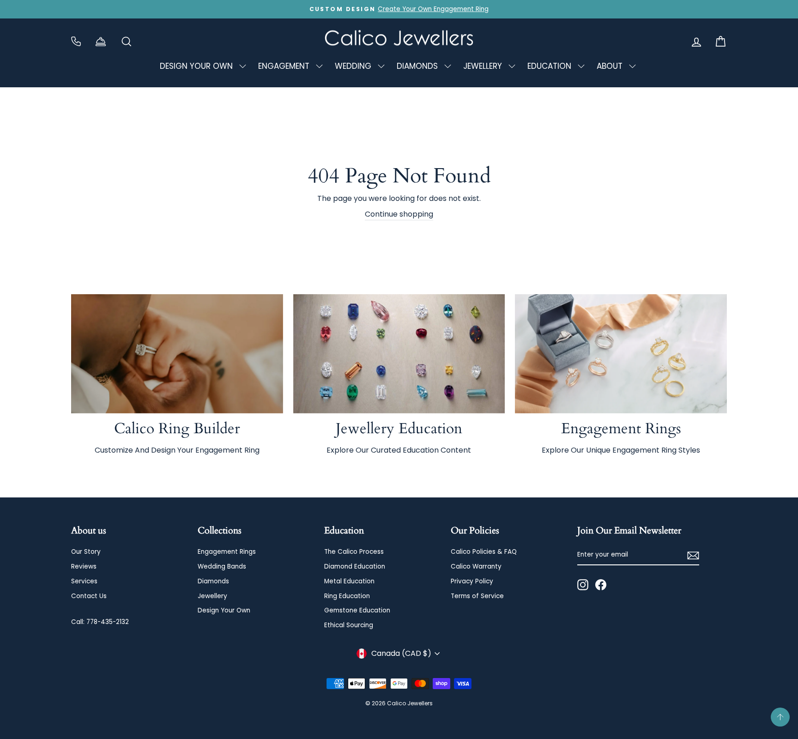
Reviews (84, 566)
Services (84, 581)
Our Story (86, 551)
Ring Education (347, 596)
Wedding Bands (222, 566)
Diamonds (213, 581)
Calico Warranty (476, 566)
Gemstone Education (357, 610)
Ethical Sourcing (348, 625)
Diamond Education (354, 566)
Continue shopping (399, 214)
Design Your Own (224, 610)
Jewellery (212, 596)
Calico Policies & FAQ (484, 551)
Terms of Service (477, 596)
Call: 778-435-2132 (100, 622)
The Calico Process (354, 551)
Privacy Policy (472, 581)
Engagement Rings (227, 551)
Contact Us (89, 596)
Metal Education (349, 581)
